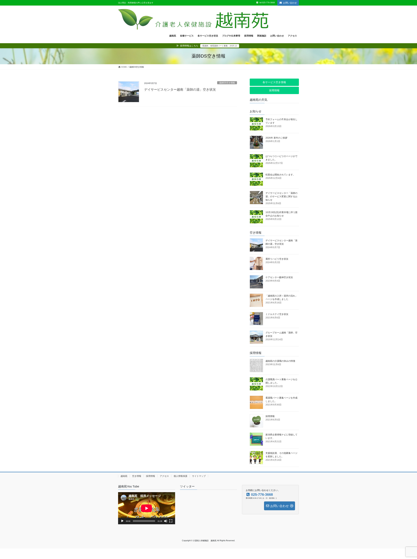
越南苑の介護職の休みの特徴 (280, 361)
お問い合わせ (290, 2)
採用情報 (270, 416)
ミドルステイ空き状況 (277, 314)
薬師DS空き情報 (227, 83)
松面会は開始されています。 (280, 174)
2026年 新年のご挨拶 (276, 137)
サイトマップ (199, 476)
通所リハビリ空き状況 (277, 259)
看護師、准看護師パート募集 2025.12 (219, 46)
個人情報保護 (180, 476)
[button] (274, 82)
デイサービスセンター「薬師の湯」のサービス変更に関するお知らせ (281, 196)
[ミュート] (165, 521)
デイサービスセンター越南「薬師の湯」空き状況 (180, 89)
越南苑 (124, 476)
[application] (146, 508)
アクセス (164, 476)
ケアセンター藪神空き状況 (279, 277)
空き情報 (136, 476)
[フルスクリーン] (171, 521)
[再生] (122, 521)
